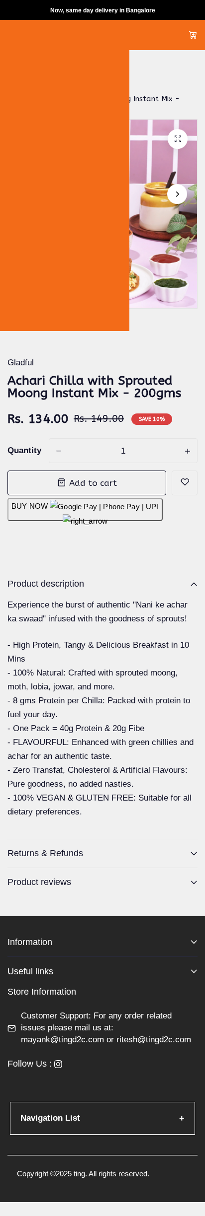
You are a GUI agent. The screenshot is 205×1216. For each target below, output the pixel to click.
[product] (178, 139)
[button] (177, 194)
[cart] (193, 35)
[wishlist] (185, 483)
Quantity (24, 450)
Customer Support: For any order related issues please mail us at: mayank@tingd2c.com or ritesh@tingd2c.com (106, 1027)
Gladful (20, 362)
